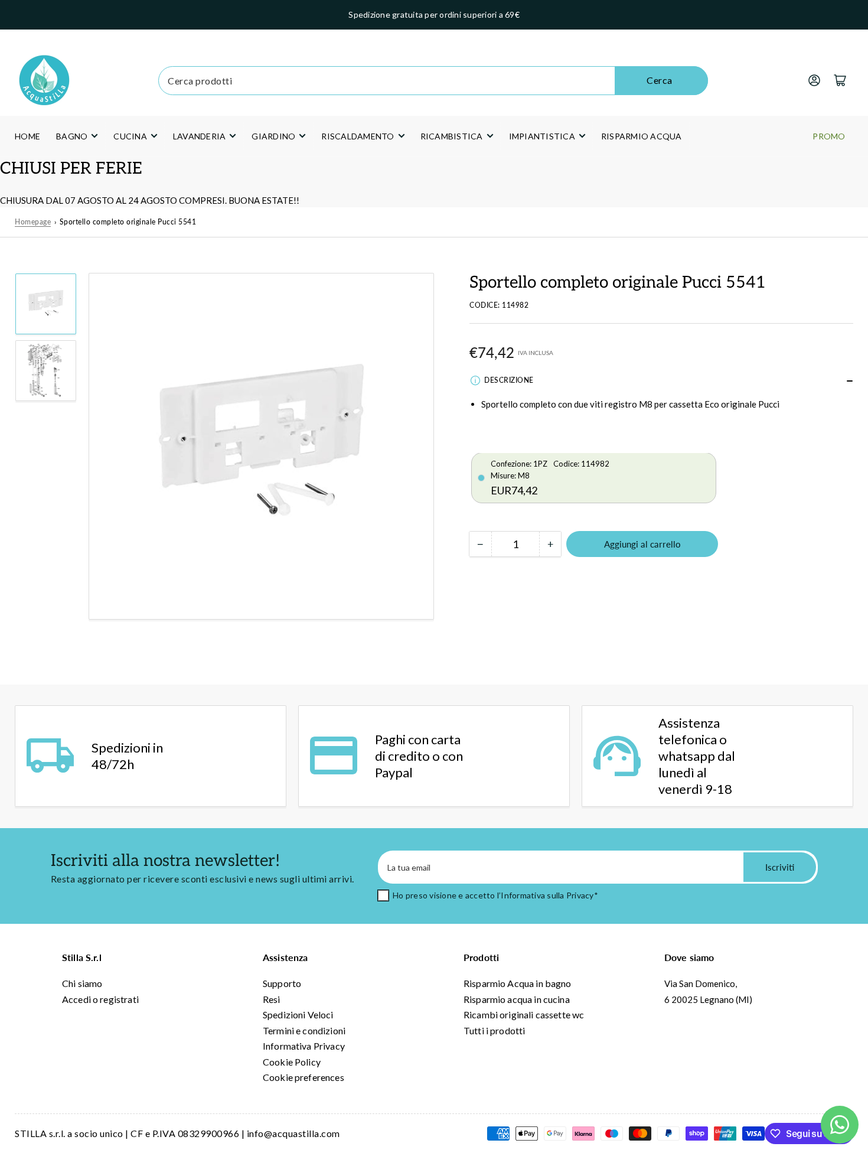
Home (27, 136)
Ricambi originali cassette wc (524, 1014)
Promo (828, 136)
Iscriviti (779, 867)
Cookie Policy (292, 1061)
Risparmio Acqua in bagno (518, 983)
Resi (271, 999)
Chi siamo (82, 983)
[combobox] (432, 80)
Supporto (282, 983)
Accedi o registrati (100, 999)
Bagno (71, 136)
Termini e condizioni (304, 1030)
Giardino (273, 136)
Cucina (130, 136)
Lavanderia (199, 136)
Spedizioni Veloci (298, 1014)
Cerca (660, 80)
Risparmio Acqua (641, 136)
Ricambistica (451, 136)
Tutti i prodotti (494, 1030)
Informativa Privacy (304, 1045)
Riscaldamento (357, 136)
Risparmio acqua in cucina (517, 999)
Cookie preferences (303, 1077)
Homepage (33, 221)
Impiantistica (542, 136)
